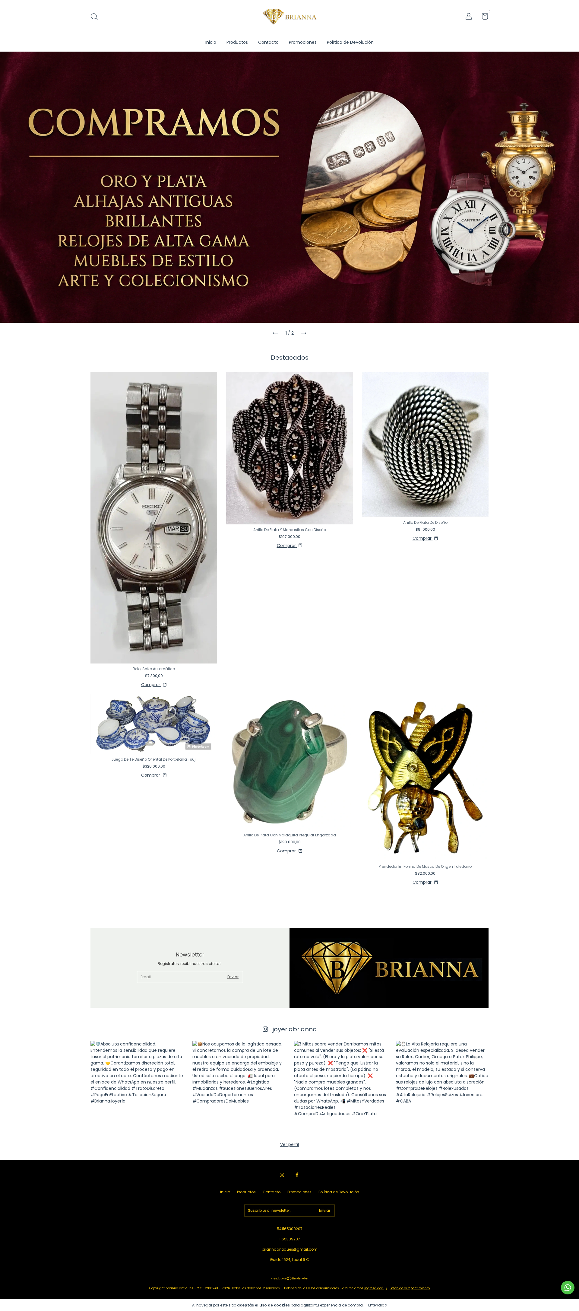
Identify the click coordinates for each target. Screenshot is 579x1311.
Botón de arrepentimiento (410, 1288)
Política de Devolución (350, 42)
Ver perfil (289, 1144)
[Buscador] (96, 17)
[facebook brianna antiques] (297, 1175)
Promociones (303, 42)
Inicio (210, 42)
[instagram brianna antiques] (282, 1175)
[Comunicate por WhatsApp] (567, 1287)
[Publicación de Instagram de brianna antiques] (136, 1087)
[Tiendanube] (289, 1279)
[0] (483, 17)
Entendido (377, 1305)
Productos (237, 42)
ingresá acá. (374, 1288)
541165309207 (289, 1228)
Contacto (268, 42)
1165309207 (289, 1239)
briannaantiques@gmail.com (290, 1249)
